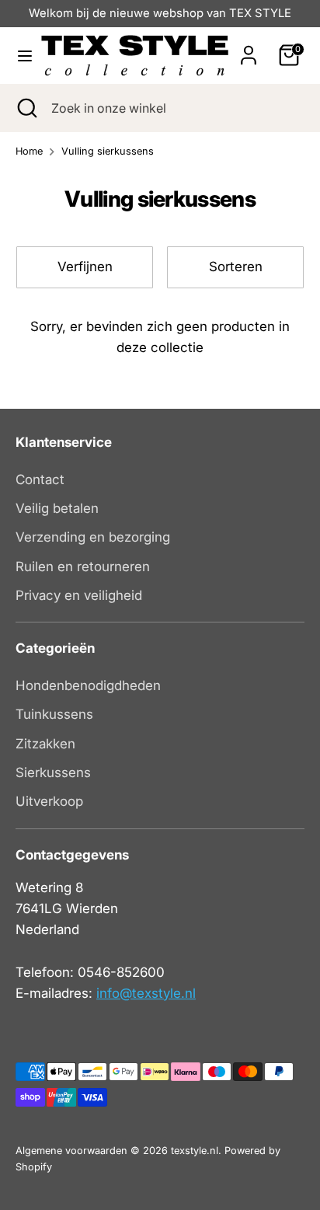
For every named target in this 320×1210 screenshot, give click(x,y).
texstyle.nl (194, 1150)
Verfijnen (85, 266)
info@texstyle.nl (146, 993)
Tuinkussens (54, 714)
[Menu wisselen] (21, 55)
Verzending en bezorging (93, 537)
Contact (40, 479)
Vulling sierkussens (107, 151)
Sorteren (236, 266)
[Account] (248, 50)
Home (29, 151)
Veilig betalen (57, 508)
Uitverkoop (49, 801)
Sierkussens (53, 772)
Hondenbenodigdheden (88, 685)
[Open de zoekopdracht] (26, 108)
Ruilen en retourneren (83, 566)
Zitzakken (45, 743)
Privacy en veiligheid (79, 595)
